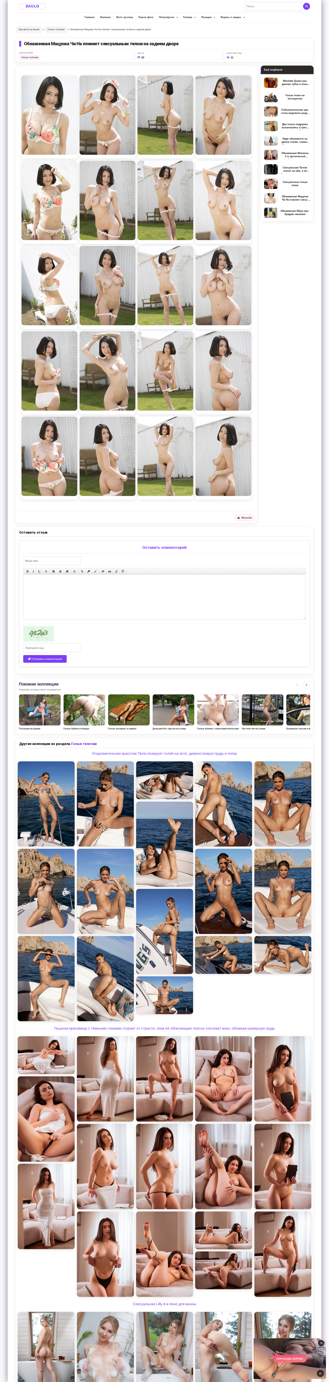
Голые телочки (29, 57)
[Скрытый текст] (103, 571)
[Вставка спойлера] (123, 571)
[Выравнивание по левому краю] (53, 571)
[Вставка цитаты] (109, 571)
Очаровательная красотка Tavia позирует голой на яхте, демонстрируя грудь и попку (164, 753)
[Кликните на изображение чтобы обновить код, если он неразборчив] (164, 634)
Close (282, 1358)
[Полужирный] (27, 571)
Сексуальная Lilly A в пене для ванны (164, 1304)
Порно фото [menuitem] (145, 17)
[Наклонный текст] (33, 571)
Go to (297, 1358)
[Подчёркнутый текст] (39, 571)
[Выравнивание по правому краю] (67, 571)
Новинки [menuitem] (105, 17)
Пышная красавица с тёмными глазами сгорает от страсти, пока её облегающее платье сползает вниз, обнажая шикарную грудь (164, 1028)
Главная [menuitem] (90, 17)
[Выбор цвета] (95, 571)
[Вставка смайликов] (74, 571)
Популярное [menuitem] (166, 17)
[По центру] (60, 571)
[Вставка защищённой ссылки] (88, 571)
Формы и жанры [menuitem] (230, 17)
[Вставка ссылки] (82, 571)
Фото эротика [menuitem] (124, 17)
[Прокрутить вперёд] (306, 685)
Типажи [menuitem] (187, 17)
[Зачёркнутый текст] (46, 571)
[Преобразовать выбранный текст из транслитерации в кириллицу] (116, 571)
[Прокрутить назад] (297, 685)
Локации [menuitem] (206, 17)
